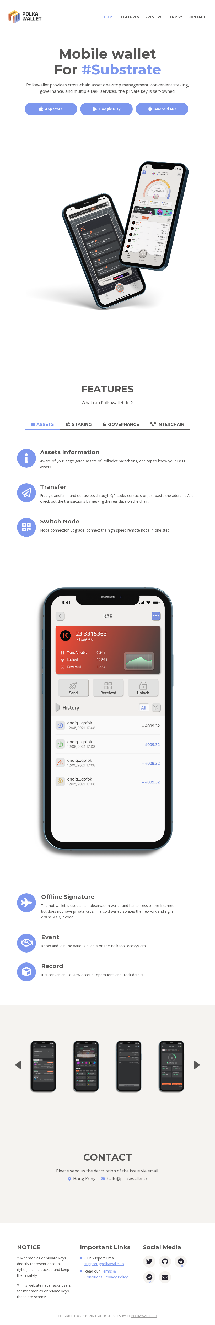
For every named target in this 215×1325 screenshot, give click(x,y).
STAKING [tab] (82, 424)
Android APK (165, 109)
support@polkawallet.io (104, 1263)
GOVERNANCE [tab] (123, 424)
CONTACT (197, 17)
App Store (54, 109)
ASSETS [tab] (45, 424)
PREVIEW (153, 17)
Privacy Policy (116, 1276)
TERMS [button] (174, 17)
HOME (111, 17)
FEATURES (130, 17)
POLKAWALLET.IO (144, 1316)
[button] (197, 1065)
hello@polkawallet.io (127, 1179)
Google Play (109, 109)
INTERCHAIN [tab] (170, 424)
